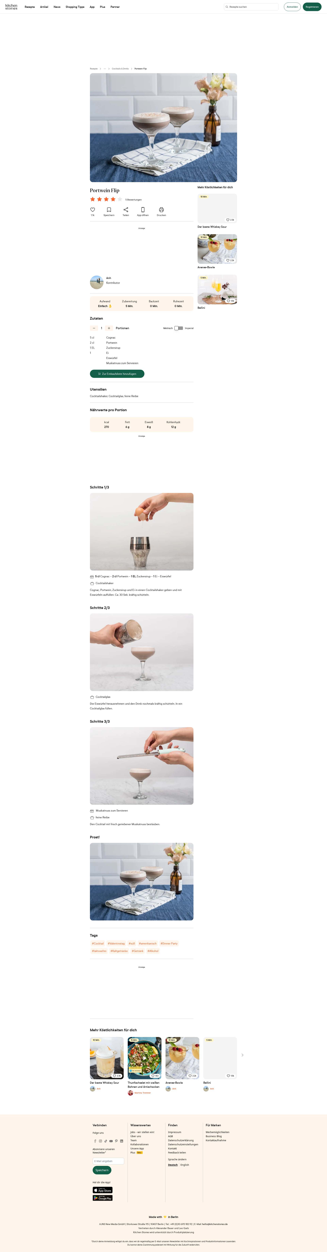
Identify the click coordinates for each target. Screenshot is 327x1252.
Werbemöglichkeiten (217, 1132)
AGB (170, 1136)
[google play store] (108, 1198)
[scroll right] (242, 1055)
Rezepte (94, 68)
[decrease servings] (94, 328)
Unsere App (137, 1148)
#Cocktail (98, 943)
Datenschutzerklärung (181, 1140)
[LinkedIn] (121, 1141)
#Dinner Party (169, 943)
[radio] (92, 199)
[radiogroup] (107, 199)
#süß (132, 943)
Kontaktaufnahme (216, 1140)
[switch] (179, 328)
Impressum (174, 1132)
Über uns (135, 1136)
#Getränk (137, 951)
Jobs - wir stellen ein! (142, 1132)
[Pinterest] (116, 1141)
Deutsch (173, 1164)
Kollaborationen (139, 1144)
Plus (135, 1152)
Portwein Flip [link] (141, 68)
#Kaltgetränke (119, 951)
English (185, 1164)
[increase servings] (109, 328)
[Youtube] (111, 1141)
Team (133, 1140)
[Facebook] (95, 1141)
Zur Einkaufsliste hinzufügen (119, 374)
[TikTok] (105, 1141)
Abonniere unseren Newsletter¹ (104, 1150)
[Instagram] (100, 1141)
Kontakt (172, 1148)
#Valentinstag (116, 943)
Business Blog (214, 1136)
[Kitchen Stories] (11, 7)
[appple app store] (108, 1191)
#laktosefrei (99, 951)
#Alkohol (152, 951)
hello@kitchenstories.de (215, 1224)
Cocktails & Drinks (120, 68)
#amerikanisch (148, 943)
